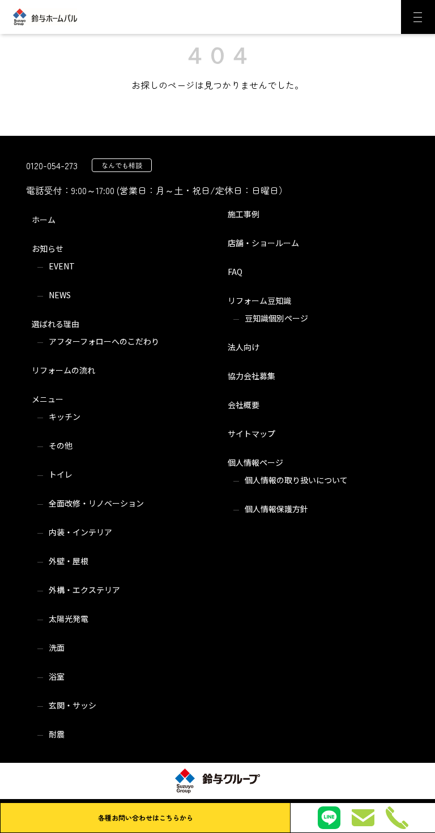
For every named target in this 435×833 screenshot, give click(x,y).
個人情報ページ (255, 462)
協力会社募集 (251, 375)
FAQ (235, 271)
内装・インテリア (80, 532)
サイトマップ (251, 433)
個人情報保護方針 (276, 508)
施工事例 (243, 214)
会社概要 (243, 404)
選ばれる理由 (55, 323)
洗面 (57, 647)
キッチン (64, 416)
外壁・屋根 (68, 560)
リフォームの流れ (63, 370)
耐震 (57, 734)
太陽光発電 (68, 618)
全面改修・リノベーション (96, 503)
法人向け (243, 347)
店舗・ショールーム (263, 242)
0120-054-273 (52, 165)
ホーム (44, 219)
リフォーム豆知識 (259, 300)
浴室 (57, 676)
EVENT (62, 266)
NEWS (60, 294)
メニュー (47, 399)
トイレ (60, 474)
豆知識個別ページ (276, 318)
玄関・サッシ (72, 705)
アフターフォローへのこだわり (104, 341)
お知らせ (47, 248)
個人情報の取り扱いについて (296, 480)
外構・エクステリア (84, 589)
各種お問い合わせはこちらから (145, 817)
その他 (60, 445)
